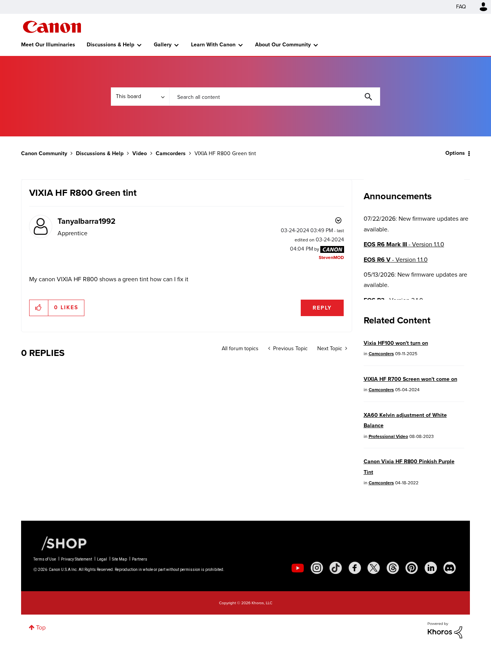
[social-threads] (393, 568)
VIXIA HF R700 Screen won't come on (410, 379)
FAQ (461, 7)
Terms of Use (44, 559)
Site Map (119, 559)
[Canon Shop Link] (60, 542)
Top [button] (41, 627)
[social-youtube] (298, 568)
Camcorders (171, 153)
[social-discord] (449, 568)
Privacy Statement (76, 559)
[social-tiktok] (336, 568)
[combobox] (274, 96)
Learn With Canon (213, 45)
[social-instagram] (317, 568)
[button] (39, 307)
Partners (139, 559)
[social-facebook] (355, 568)
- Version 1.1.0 (404, 244)
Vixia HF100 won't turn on (396, 343)
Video (139, 153)
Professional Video (388, 436)
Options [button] (455, 153)
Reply (322, 308)
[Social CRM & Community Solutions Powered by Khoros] (445, 629)
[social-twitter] (373, 568)
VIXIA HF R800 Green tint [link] (225, 153)
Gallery (162, 45)
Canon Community (52, 26)
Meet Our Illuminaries (48, 45)
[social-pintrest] (411, 568)
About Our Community (283, 45)
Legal (102, 559)
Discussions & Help (110, 45)
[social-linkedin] (431, 568)
